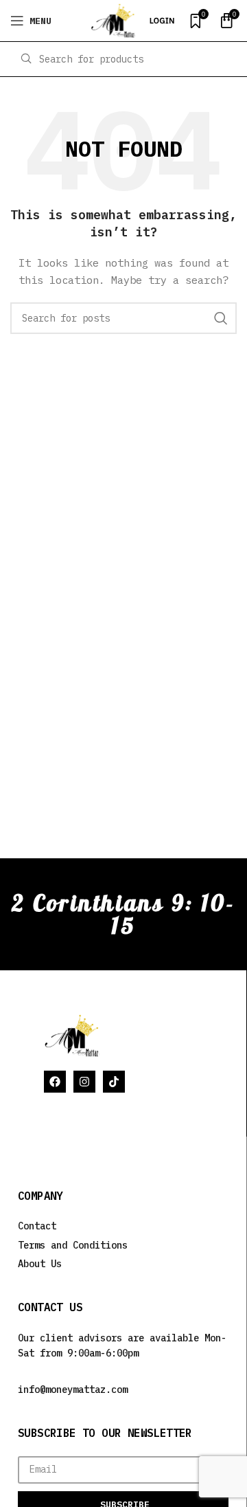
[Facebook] (55, 1082)
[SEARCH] (221, 318)
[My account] (162, 20)
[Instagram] (84, 1082)
